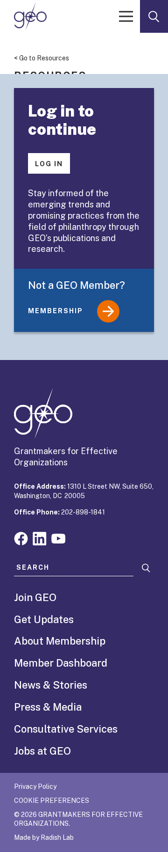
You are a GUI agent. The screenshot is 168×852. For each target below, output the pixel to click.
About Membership (59, 641)
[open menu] (126, 16)
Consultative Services (66, 729)
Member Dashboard (60, 663)
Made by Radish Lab (44, 837)
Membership (55, 311)
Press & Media (48, 707)
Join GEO (35, 597)
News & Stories (50, 685)
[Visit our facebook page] (21, 538)
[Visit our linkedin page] (40, 538)
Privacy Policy (35, 786)
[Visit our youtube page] (58, 538)
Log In (49, 164)
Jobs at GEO (42, 751)
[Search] (146, 568)
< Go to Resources (41, 58)
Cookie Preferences (51, 800)
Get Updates (44, 619)
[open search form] (154, 16)
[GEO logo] (30, 16)
